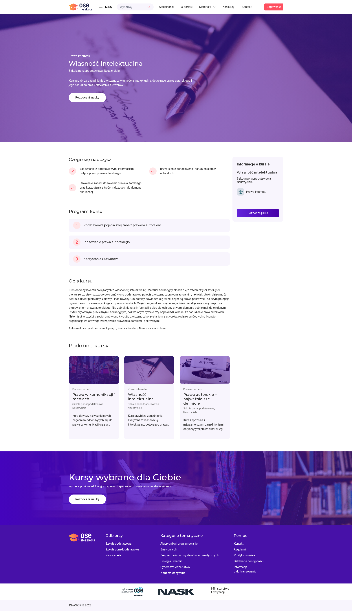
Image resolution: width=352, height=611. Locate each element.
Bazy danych (168, 549)
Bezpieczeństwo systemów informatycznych (189, 555)
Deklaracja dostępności (248, 561)
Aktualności (166, 7)
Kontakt (247, 7)
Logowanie (274, 7)
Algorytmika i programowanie (179, 543)
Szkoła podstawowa (118, 543)
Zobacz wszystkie (173, 573)
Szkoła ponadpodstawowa (122, 549)
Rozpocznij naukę (87, 97)
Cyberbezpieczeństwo (175, 567)
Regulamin (240, 549)
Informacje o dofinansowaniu (245, 569)
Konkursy (228, 7)
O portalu (186, 7)
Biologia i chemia (171, 561)
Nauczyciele (113, 555)
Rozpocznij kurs (257, 213)
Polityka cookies (244, 555)
